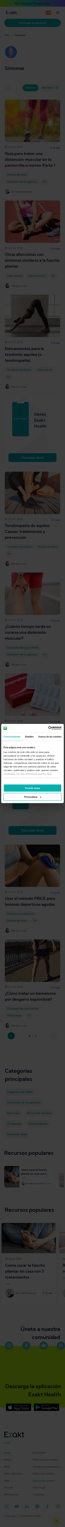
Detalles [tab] (29, 736)
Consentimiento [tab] (11, 736)
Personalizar (30, 797)
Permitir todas (32, 788)
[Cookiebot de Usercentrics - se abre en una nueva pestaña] (48, 728)
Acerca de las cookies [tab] (50, 736)
